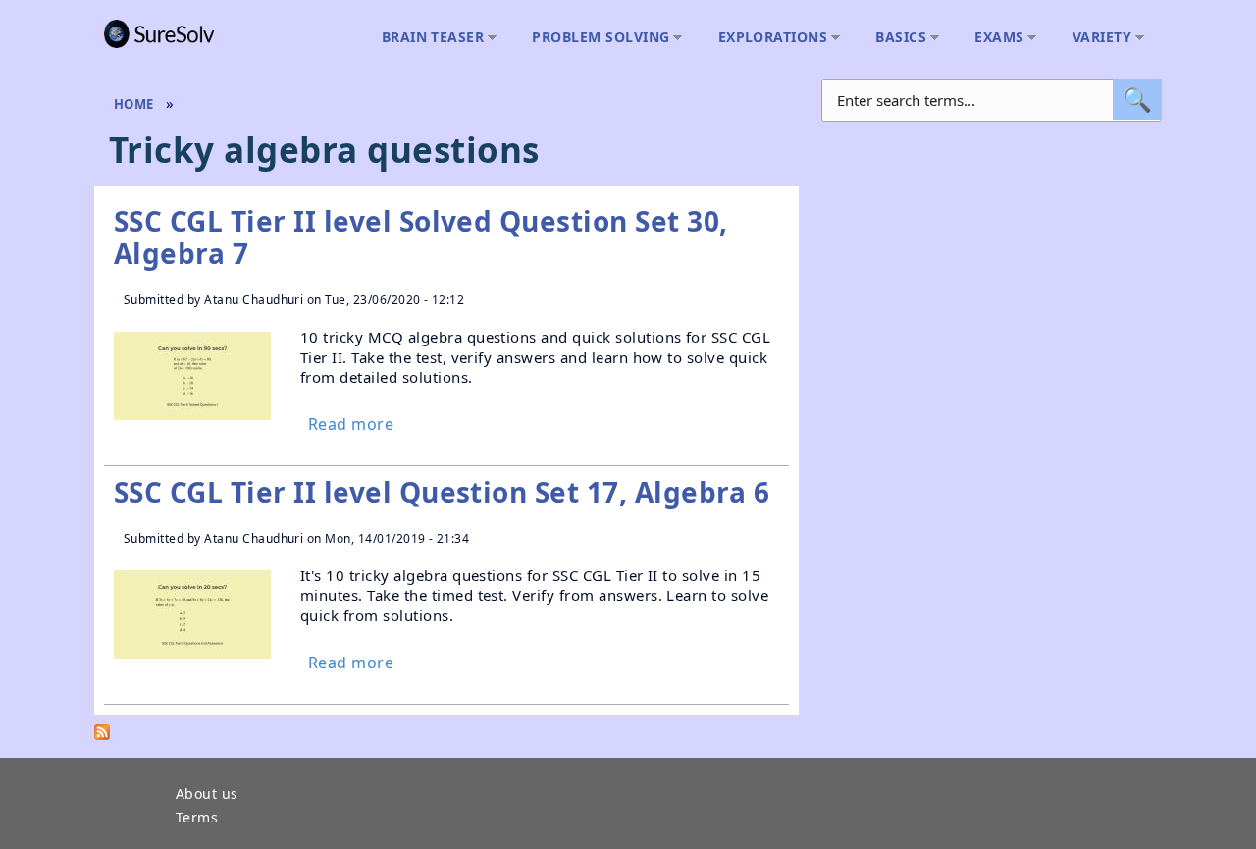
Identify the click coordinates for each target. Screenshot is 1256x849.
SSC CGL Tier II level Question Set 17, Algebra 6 (441, 491)
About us (207, 795)
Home (134, 104)
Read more (350, 424)
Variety (1097, 37)
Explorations (768, 37)
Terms (197, 818)
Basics (895, 37)
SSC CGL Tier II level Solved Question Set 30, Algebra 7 (421, 237)
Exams (994, 37)
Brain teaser (428, 37)
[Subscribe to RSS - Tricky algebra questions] (102, 736)
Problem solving (595, 37)
